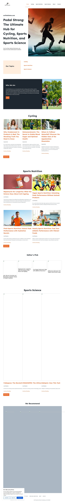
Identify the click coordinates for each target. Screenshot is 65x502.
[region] (13, 494)
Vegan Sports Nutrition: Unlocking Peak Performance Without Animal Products (45, 195)
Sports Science (48, 4)
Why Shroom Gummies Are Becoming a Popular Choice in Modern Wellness (10, 277)
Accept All (20, 497)
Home (27, 4)
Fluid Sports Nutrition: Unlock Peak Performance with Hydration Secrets (17, 231)
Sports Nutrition (39, 4)
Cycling (32, 4)
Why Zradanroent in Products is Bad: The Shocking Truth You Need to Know (12, 135)
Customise (7, 497)
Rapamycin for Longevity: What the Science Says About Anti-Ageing (17, 193)
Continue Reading (7, 151)
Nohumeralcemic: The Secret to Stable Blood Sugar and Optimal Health (31, 135)
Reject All (13, 497)
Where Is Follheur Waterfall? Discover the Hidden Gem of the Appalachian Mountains (50, 136)
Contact (59, 4)
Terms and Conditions (33, 496)
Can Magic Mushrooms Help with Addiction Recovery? (40, 270)
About (54, 4)
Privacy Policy (25, 496)
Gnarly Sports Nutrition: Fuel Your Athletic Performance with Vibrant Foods (45, 231)
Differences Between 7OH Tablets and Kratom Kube (54, 271)
